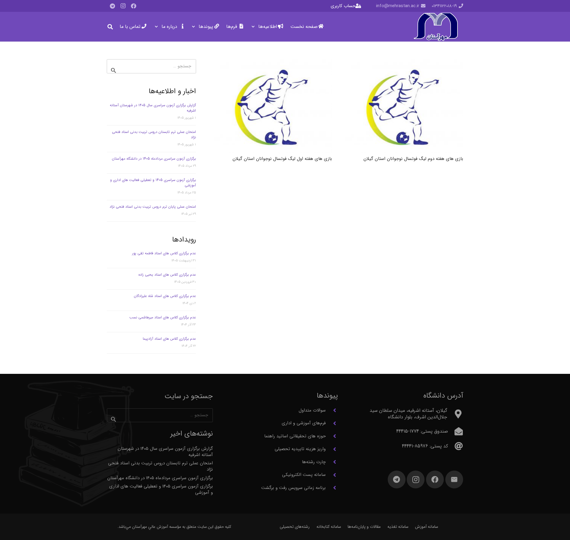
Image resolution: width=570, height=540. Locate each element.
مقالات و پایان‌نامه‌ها (364, 526)
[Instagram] (123, 6)
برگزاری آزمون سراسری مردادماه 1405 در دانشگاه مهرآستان (154, 158)
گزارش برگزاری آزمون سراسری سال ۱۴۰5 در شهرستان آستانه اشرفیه (153, 107)
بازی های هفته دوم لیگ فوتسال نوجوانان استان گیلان (413, 158)
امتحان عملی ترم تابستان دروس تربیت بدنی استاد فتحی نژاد (154, 134)
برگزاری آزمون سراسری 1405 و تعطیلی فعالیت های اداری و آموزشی (153, 182)
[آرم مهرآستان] (435, 27)
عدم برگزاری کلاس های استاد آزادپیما (169, 339)
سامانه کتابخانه (328, 526)
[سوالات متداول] (332, 410)
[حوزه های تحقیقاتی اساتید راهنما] (332, 436)
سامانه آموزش (426, 526)
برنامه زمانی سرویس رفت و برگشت (293, 487)
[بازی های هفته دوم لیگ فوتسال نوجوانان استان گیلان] (404, 106)
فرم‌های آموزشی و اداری (304, 423)
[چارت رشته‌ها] (332, 462)
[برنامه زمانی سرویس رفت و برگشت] (332, 488)
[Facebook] (133, 6)
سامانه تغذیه (397, 526)
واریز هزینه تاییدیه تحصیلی (300, 448)
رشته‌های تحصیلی (295, 526)
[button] (254, 26)
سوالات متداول (312, 410)
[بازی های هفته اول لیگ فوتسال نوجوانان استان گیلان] (273, 106)
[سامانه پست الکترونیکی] (332, 475)
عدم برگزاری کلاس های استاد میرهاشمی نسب (162, 317)
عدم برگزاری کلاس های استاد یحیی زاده (167, 274)
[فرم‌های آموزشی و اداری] (332, 423)
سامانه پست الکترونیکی (304, 474)
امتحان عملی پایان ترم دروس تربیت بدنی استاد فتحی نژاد (153, 206)
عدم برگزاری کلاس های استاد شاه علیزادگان (165, 296)
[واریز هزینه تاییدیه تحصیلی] (332, 449)
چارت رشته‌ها (314, 462)
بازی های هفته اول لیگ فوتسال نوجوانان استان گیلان (282, 158)
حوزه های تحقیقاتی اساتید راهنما (295, 436)
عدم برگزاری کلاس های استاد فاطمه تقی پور (164, 253)
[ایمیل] (454, 479)
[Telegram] (112, 6)
